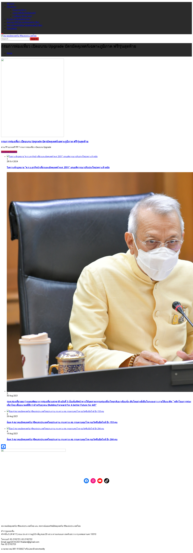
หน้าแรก (10, 3)
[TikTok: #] (106, 480)
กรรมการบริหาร (19, 10)
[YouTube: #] (99, 480)
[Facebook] (96, 446)
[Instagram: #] (93, 480)
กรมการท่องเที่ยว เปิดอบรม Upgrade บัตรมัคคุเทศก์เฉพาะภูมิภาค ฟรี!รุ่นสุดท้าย (44, 141)
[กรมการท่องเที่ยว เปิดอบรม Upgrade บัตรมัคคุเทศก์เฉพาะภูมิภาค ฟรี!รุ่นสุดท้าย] (32, 136)
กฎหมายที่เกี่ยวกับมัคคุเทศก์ (24, 13)
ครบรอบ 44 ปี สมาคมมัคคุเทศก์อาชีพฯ (23, 22)
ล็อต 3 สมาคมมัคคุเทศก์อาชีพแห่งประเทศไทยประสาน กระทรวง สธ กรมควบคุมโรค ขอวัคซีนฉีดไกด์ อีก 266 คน (62, 439)
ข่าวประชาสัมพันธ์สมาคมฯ (18, 19)
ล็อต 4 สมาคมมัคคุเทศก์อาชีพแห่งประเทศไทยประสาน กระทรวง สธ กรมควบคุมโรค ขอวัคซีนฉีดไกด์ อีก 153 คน (62, 422)
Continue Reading (9, 152)
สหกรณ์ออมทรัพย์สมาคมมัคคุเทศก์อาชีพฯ (24, 25)
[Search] (2, 33)
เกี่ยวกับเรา (11, 7)
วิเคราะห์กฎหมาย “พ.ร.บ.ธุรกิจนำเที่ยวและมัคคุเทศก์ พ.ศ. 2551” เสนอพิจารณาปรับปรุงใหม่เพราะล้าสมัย (58, 167)
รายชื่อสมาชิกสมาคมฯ (22, 16)
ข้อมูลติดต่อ (12, 28)
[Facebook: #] (86, 480)
